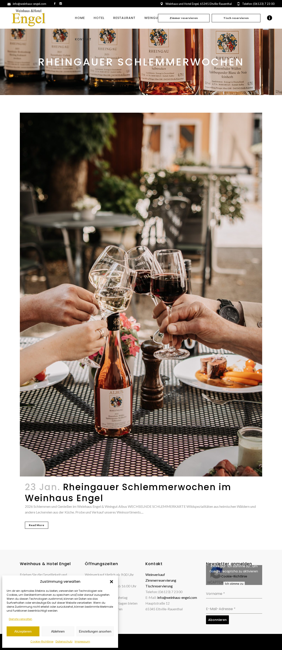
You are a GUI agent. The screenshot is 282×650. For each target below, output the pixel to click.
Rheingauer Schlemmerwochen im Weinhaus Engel (128, 492)
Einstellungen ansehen (95, 631)
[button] (111, 581)
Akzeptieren (23, 631)
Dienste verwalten (20, 619)
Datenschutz (64, 641)
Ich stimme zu (234, 583)
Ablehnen (58, 631)
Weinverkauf (155, 574)
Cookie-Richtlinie (41, 641)
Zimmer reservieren (184, 18)
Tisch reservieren (236, 18)
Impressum (82, 641)
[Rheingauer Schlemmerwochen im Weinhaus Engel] (141, 294)
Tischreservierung (159, 586)
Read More (36, 525)
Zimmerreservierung (160, 580)
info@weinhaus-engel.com (177, 597)
